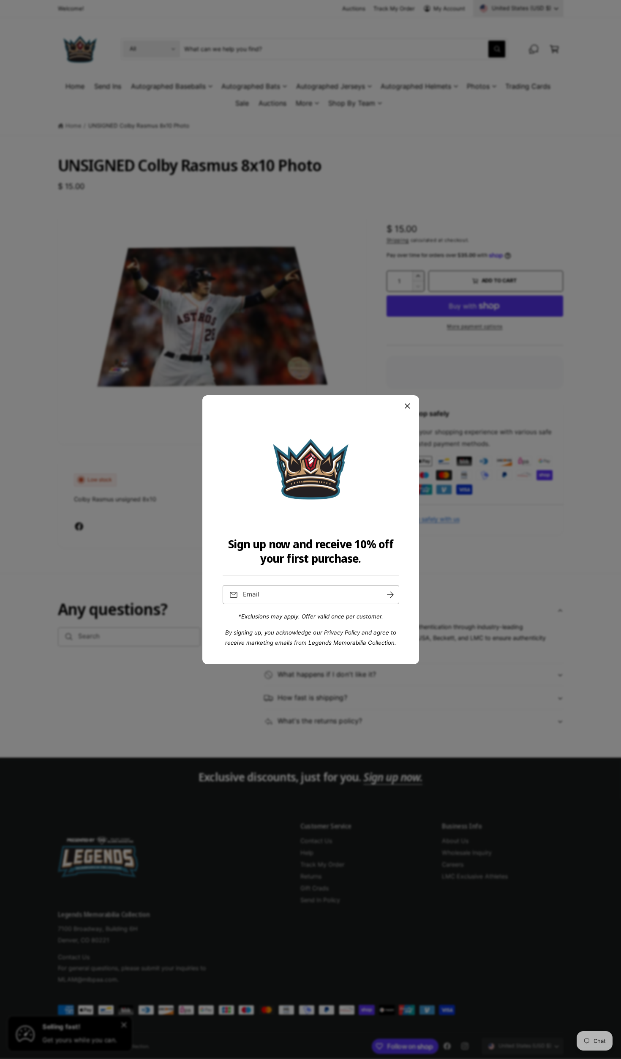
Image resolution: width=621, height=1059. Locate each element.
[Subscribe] (390, 594)
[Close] (407, 406)
